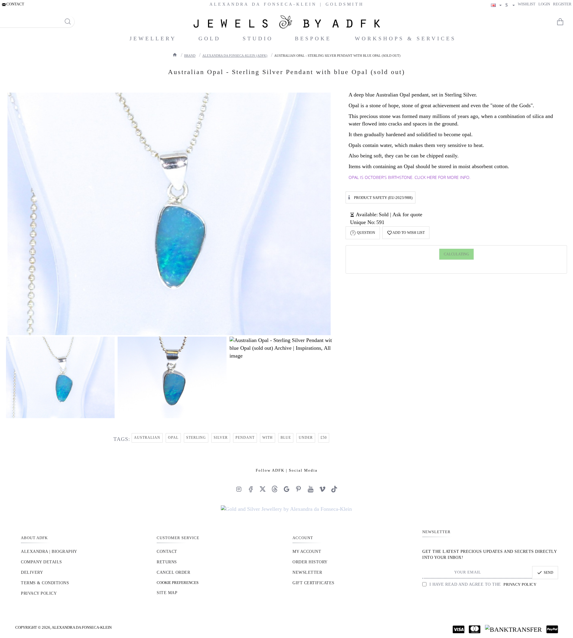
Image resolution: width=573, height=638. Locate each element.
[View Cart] (564, 22)
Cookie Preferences (177, 582)
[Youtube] (310, 488)
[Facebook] (250, 488)
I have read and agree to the (482, 584)
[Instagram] (238, 488)
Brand (189, 55)
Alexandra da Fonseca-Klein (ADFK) (234, 55)
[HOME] (174, 54)
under (306, 437)
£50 (324, 437)
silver (221, 437)
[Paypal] (552, 629)
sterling (196, 437)
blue (286, 437)
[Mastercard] (474, 629)
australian (147, 437)
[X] (262, 488)
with (267, 437)
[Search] (67, 21)
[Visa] (458, 629)
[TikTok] (334, 488)
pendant (245, 437)
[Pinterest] (298, 488)
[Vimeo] (322, 488)
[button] (405, 232)
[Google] (286, 488)
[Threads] (274, 488)
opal (173, 437)
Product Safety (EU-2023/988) (383, 197)
